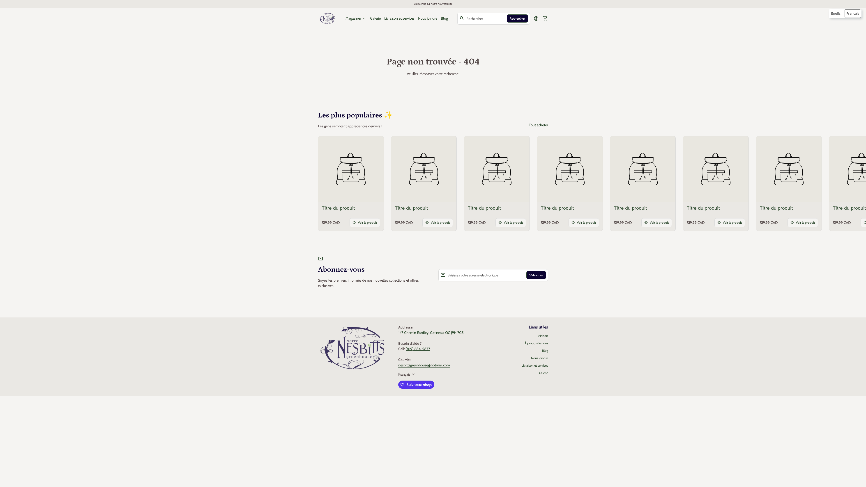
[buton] (407, 374)
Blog (444, 18)
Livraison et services (399, 18)
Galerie (375, 18)
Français (407, 374)
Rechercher (517, 18)
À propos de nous (536, 343)
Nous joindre (427, 18)
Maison (543, 336)
